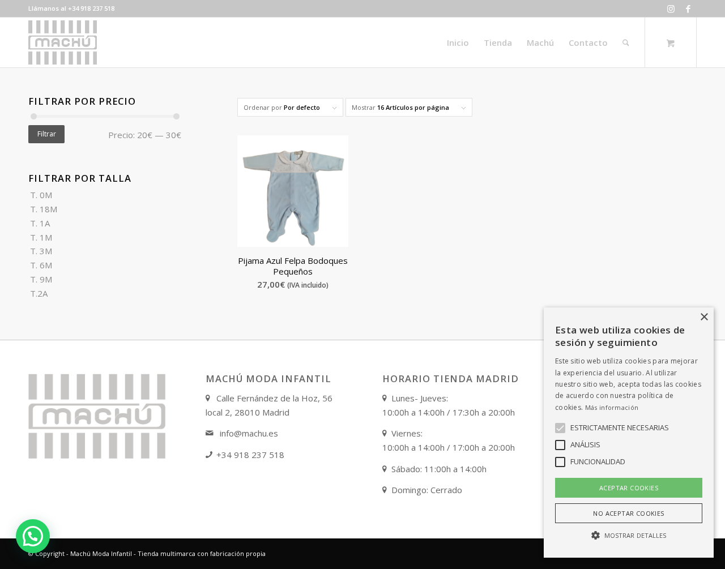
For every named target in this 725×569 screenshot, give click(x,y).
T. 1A (40, 223)
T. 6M (41, 265)
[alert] (629, 432)
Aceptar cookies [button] (628, 488)
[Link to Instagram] (671, 8)
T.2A (39, 293)
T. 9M (41, 279)
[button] (33, 536)
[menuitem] (458, 42)
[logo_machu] (62, 42)
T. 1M (41, 237)
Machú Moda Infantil (101, 553)
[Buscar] (626, 42)
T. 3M (41, 250)
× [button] (704, 317)
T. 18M (43, 209)
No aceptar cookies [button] (628, 513)
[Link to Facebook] (688, 8)
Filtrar (46, 134)
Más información (612, 407)
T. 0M (41, 194)
